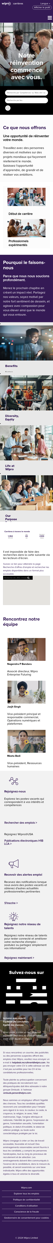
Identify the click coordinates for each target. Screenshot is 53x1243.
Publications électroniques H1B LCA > (23, 842)
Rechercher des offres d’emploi (8, 108)
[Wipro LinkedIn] (4, 1002)
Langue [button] (45, 3)
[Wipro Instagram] (4, 987)
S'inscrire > (11, 903)
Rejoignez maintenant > (19, 957)
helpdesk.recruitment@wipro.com (28, 1062)
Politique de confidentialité (26, 1200)
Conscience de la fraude (26, 1212)
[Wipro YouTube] (4, 994)
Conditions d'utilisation (26, 1206)
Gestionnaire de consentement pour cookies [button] (26, 1218)
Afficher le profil (42, 7)
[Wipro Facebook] (4, 980)
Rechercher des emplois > (20, 822)
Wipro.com (26, 1188)
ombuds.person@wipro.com (17, 1093)
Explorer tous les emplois (26, 1194)
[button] (26, 18)
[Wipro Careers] (12, 3)
